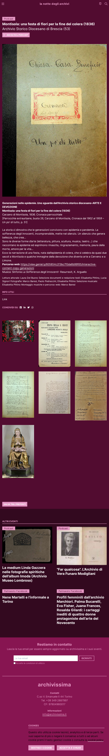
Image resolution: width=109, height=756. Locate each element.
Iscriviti (86, 658)
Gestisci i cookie (41, 747)
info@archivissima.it (54, 714)
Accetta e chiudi (70, 747)
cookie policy (95, 739)
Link (4, 299)
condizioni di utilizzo (35, 663)
